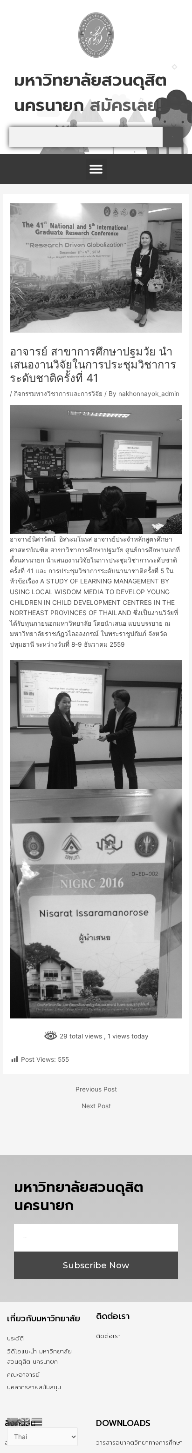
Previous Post (96, 1089)
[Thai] (37, 1421)
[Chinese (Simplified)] (13, 1421)
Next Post (96, 1106)
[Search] (173, 137)
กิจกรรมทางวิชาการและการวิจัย (58, 393)
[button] (96, 169)
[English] (25, 1421)
